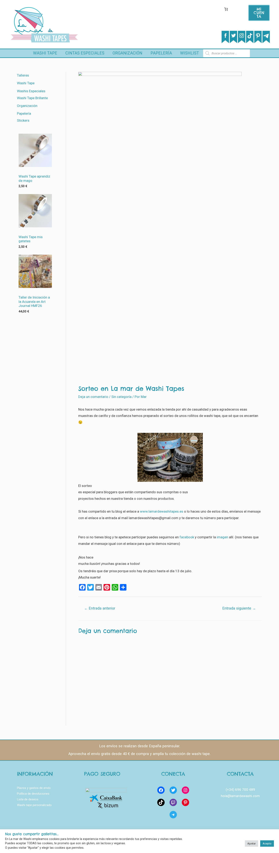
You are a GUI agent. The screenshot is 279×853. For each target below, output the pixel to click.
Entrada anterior (99, 608)
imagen (223, 537)
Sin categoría (121, 397)
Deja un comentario (93, 397)
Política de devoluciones (33, 793)
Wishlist (189, 53)
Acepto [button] (267, 843)
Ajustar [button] (251, 843)
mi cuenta (259, 13)
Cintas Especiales (84, 53)
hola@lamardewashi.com (240, 796)
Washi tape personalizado (34, 805)
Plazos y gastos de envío (34, 788)
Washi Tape (45, 53)
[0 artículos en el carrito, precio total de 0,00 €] (226, 9)
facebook (187, 537)
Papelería (161, 53)
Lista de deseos (27, 799)
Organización (127, 53)
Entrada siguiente (239, 608)
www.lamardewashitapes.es (161, 511)
